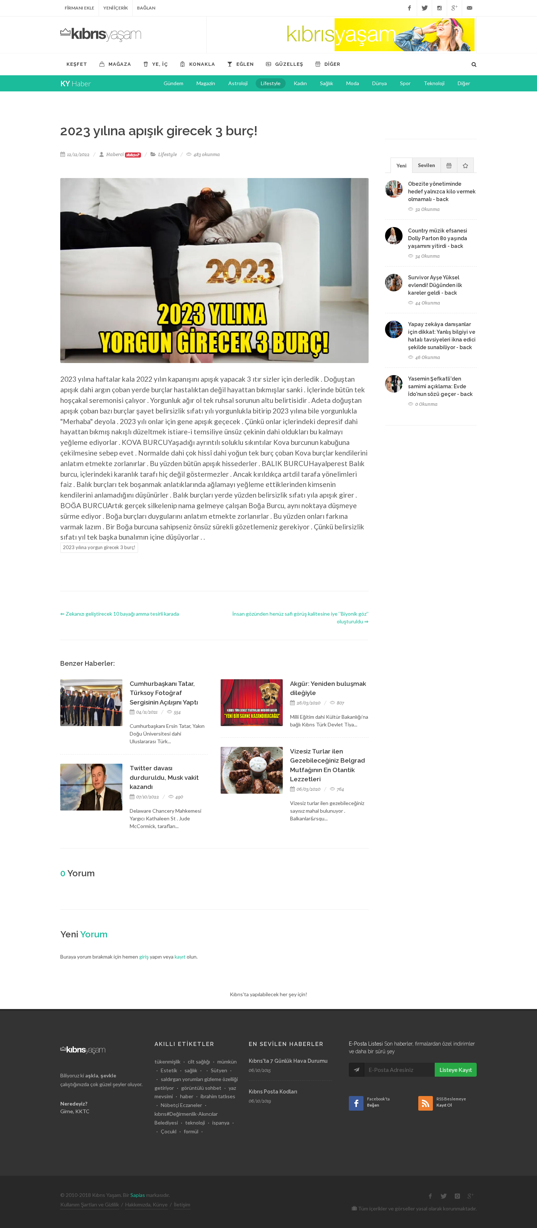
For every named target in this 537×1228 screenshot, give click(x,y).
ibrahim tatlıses (218, 1096)
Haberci (123, 154)
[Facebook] (409, 8)
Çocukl (168, 1131)
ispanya (220, 1122)
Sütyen (219, 1070)
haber (186, 1096)
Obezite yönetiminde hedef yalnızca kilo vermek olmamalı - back (442, 191)
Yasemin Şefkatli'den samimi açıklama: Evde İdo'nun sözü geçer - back (440, 386)
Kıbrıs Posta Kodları (273, 1092)
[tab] (401, 165)
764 (340, 789)
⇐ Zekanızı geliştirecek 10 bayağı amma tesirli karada (119, 614)
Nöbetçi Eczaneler (181, 1105)
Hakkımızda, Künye (146, 1204)
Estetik (169, 1070)
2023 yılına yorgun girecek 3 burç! (99, 547)
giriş (144, 956)
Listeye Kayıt (455, 1069)
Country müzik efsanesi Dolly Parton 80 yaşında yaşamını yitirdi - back (437, 238)
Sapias (137, 1195)
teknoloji (195, 1122)
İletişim (182, 1204)
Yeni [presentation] (401, 165)
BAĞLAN (146, 8)
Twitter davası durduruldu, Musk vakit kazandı (164, 777)
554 (177, 712)
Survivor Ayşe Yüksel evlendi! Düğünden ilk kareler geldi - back (435, 285)
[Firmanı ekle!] (342, 34)
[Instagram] (439, 8)
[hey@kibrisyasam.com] (469, 8)
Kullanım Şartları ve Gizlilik (89, 1204)
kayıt (180, 956)
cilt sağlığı (199, 1061)
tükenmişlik (167, 1061)
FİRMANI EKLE (79, 8)
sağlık (190, 1070)
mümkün (227, 1061)
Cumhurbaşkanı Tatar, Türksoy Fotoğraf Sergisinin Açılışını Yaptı (164, 693)
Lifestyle (167, 154)
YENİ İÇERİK (115, 8)
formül (191, 1131)
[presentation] (449, 165)
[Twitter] (424, 8)
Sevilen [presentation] (426, 165)
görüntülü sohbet (201, 1088)
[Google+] (454, 8)
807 (340, 703)
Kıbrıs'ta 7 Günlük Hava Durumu (288, 1061)
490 (178, 797)
